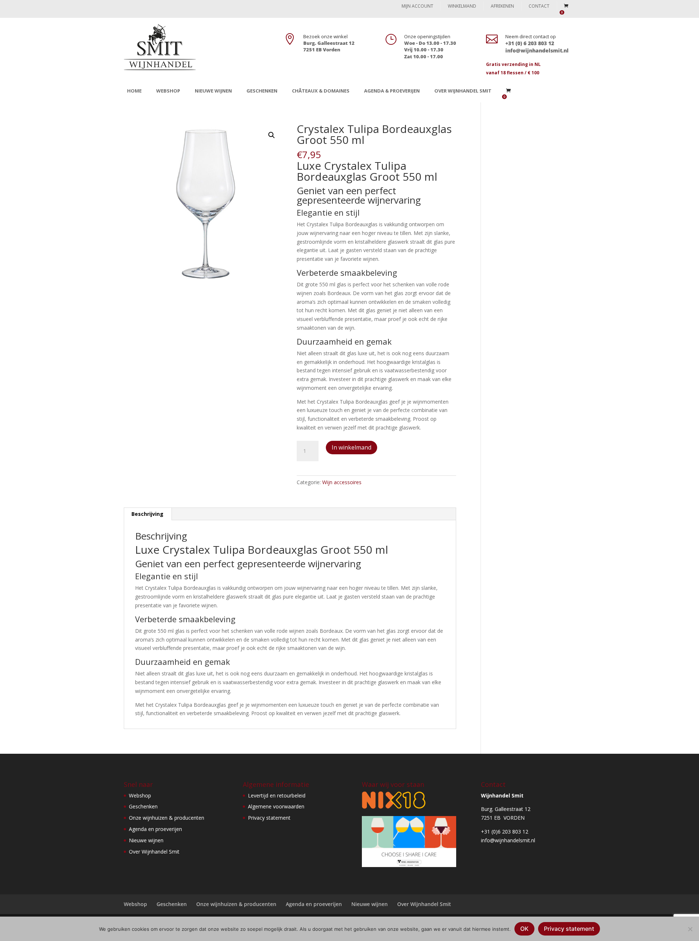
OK (524, 928)
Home (134, 90)
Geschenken (261, 90)
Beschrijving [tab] (147, 513)
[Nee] (690, 929)
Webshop (168, 90)
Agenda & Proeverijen (392, 90)
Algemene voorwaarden (276, 806)
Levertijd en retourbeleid (276, 795)
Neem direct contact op (530, 36)
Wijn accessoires (342, 482)
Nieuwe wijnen (213, 90)
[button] (271, 135)
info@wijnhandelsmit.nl (508, 840)
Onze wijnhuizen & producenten (166, 817)
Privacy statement (269, 817)
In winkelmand (351, 447)
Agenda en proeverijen (155, 829)
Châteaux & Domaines (321, 90)
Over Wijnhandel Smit (462, 90)
